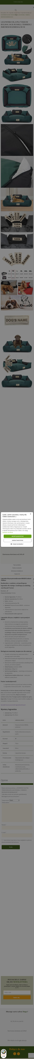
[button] (17, 544)
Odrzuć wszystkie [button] (17, 540)
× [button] (30, 514)
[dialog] (17, 529)
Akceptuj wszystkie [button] (18, 536)
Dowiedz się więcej (7, 532)
